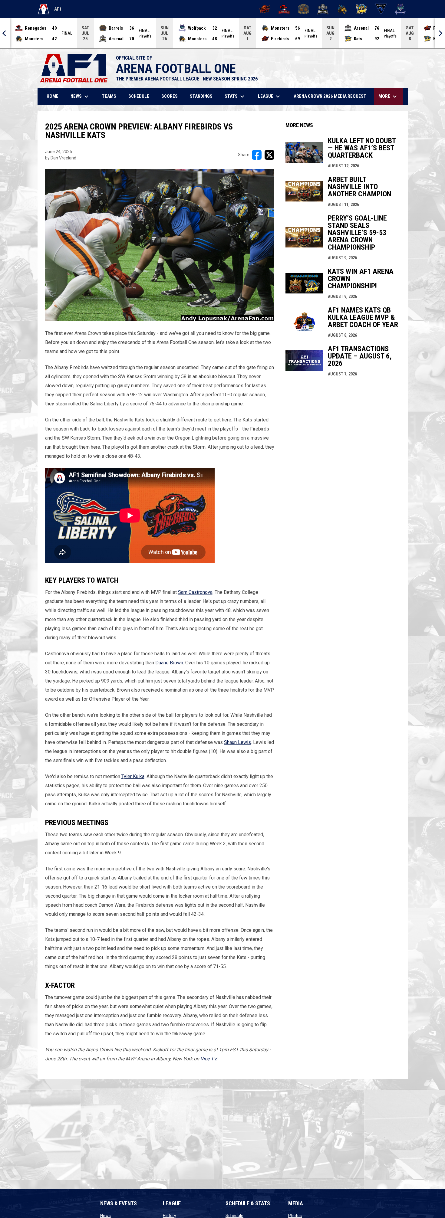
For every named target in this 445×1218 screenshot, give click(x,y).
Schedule (234, 1215)
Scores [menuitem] (169, 96)
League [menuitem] (270, 96)
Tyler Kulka (132, 776)
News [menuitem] (80, 96)
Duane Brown (169, 663)
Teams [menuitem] (109, 96)
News (105, 1215)
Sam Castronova (195, 592)
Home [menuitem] (52, 96)
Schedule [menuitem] (138, 96)
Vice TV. (208, 1059)
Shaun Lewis (237, 742)
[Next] (440, 33)
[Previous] (5, 33)
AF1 (50, 10)
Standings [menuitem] (201, 96)
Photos (295, 1215)
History (169, 1215)
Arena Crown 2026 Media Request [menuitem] (330, 96)
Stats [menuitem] (235, 96)
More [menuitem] (388, 96)
